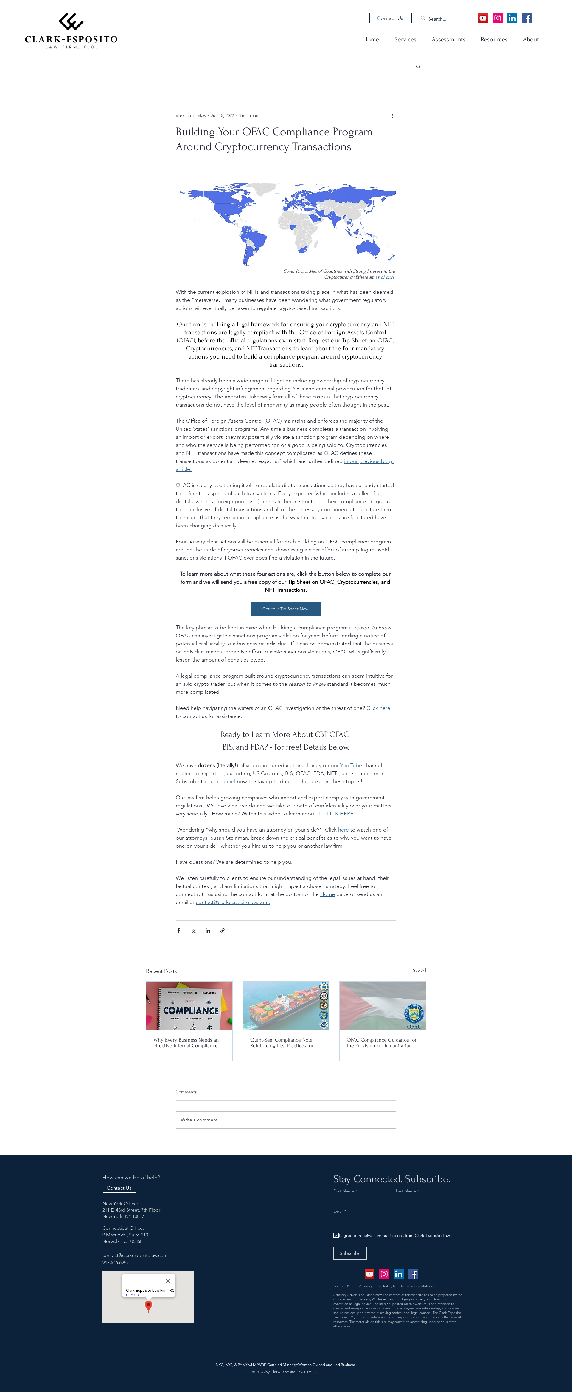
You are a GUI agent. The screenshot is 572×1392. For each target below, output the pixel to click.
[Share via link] (222, 930)
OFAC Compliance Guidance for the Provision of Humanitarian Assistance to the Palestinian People (381, 1042)
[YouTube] (483, 18)
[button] (418, 66)
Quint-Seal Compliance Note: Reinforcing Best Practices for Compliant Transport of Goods (282, 1042)
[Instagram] (498, 18)
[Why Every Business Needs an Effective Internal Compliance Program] (189, 1006)
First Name (343, 1191)
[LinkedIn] (512, 18)
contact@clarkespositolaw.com (135, 1255)
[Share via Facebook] (178, 930)
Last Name (406, 1191)
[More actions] (392, 115)
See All (419, 970)
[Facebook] (527, 18)
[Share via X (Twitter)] (193, 930)
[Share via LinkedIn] (208, 930)
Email (338, 1211)
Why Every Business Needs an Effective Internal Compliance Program (186, 1042)
